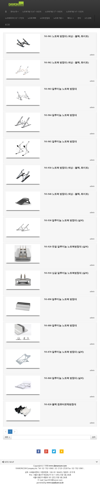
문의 (79, 18)
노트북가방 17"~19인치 (53, 12)
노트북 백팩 (32, 18)
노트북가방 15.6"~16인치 (31, 12)
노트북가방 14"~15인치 (74, 12)
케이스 (69, 18)
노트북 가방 (58, 18)
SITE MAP (9, 462)
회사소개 (14, 12)
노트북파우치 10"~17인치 (14, 18)
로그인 (7, 25)
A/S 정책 (88, 18)
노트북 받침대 (45, 18)
